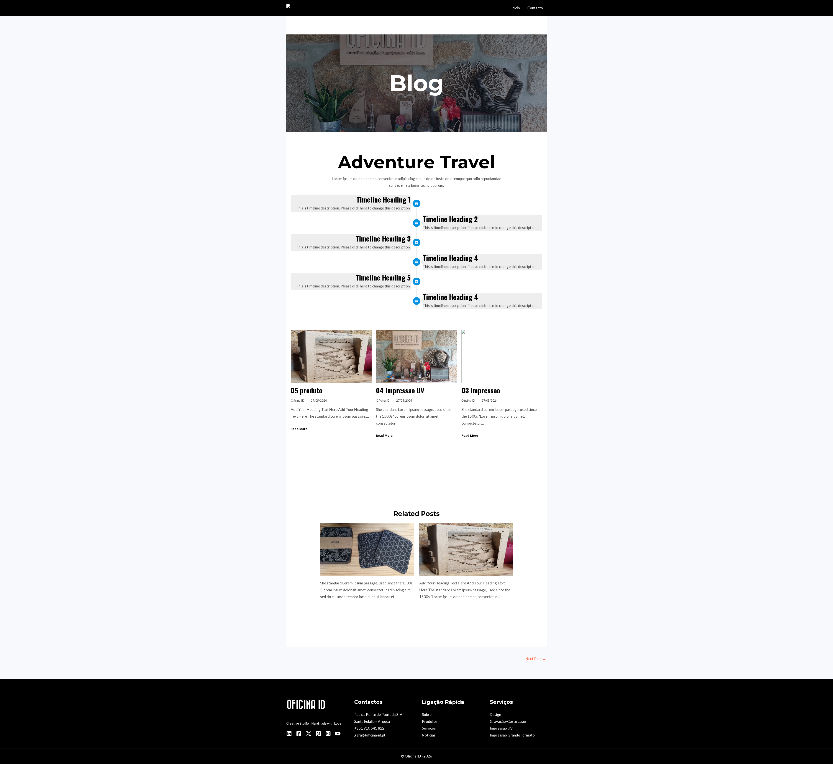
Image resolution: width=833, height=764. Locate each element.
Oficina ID (297, 400)
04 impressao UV (400, 390)
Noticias (429, 735)
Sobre (426, 714)
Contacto (535, 8)
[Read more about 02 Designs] (367, 549)
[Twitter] (308, 733)
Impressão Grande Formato (512, 735)
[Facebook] (299, 733)
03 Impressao (480, 390)
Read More (299, 429)
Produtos (430, 721)
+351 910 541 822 (369, 728)
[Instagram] (328, 733)
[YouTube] (338, 733)
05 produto (306, 390)
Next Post (535, 658)
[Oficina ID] (299, 7)
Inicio (515, 8)
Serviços (429, 728)
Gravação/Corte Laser (508, 721)
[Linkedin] (289, 733)
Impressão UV (501, 728)
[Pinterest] (318, 733)
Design (495, 714)
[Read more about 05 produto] (466, 549)
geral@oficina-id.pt (369, 735)
